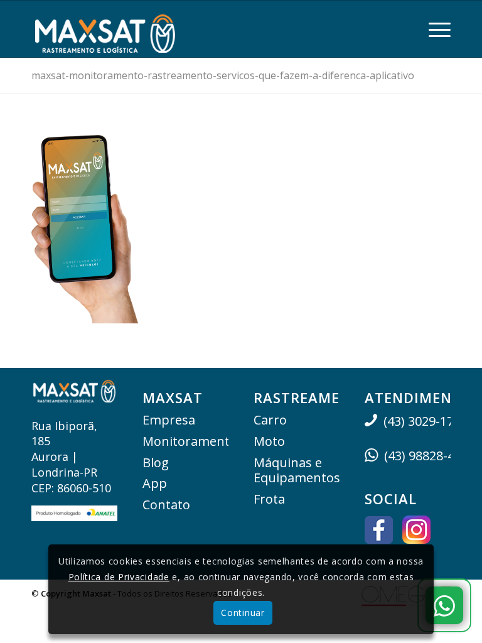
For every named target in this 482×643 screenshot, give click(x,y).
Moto (269, 441)
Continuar (242, 613)
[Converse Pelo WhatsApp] (444, 605)
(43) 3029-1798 (425, 421)
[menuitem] (433, 29)
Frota (269, 498)
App (154, 483)
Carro (270, 419)
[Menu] (433, 29)
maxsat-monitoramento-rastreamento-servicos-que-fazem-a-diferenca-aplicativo (222, 75)
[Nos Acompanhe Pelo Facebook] (379, 532)
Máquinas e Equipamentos (297, 470)
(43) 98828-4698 (429, 455)
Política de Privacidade (118, 577)
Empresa (168, 419)
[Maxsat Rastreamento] (105, 29)
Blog (155, 462)
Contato (166, 504)
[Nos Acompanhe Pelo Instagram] (416, 532)
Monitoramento (185, 441)
